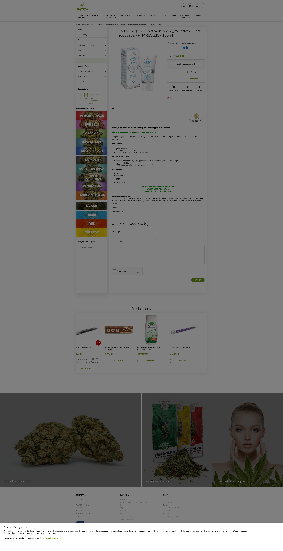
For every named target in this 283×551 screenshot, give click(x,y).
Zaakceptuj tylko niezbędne (15, 538)
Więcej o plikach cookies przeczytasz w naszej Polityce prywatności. (30, 533)
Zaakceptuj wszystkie (50, 538)
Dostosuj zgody (33, 538)
